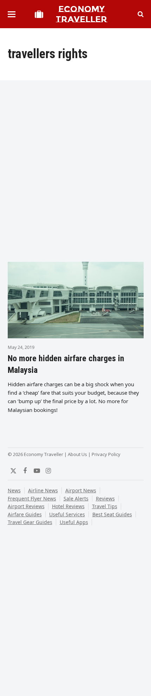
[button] (11, 14)
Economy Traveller (81, 14)
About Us (77, 454)
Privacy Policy (106, 454)
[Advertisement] (75, 174)
